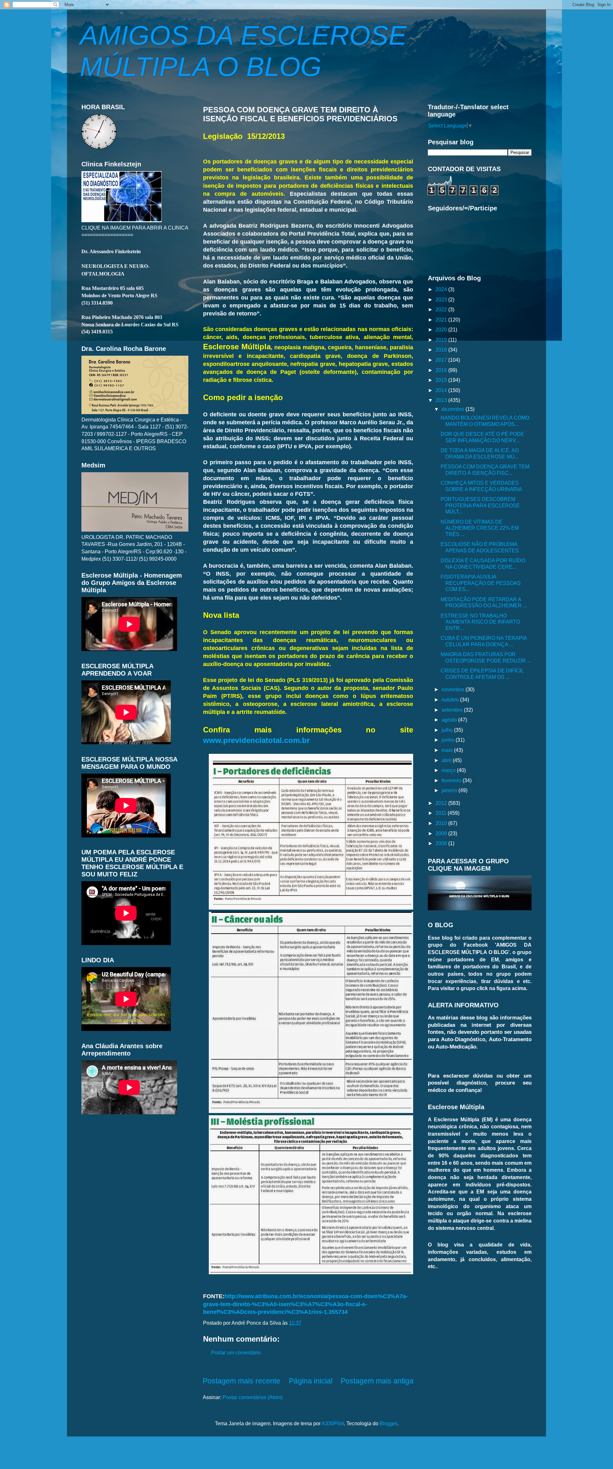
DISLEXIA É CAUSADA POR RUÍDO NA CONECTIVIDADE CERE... (483, 563)
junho (449, 740)
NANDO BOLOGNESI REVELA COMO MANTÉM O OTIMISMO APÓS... (485, 421)
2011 (441, 813)
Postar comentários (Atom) (253, 1397)
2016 (441, 370)
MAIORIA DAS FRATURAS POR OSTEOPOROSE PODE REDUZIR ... (486, 657)
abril (447, 760)
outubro (451, 699)
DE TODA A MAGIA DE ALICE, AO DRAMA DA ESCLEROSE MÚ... (480, 453)
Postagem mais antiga (377, 1381)
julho (448, 730)
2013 (441, 400)
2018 (441, 349)
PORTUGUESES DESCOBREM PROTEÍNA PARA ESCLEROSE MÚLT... (480, 505)
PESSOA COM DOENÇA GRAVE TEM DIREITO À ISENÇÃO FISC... (485, 469)
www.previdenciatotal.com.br (256, 740)
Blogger (388, 1423)
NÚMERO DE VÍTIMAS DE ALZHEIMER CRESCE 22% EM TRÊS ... (480, 528)
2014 (441, 390)
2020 (441, 329)
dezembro (453, 409)
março (449, 770)
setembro (453, 710)
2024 (441, 289)
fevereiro (452, 780)
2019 (441, 340)
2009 (441, 833)
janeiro (450, 790)
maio (448, 750)
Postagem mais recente (241, 1381)
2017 (441, 360)
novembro (453, 689)
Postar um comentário (236, 1352)
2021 (441, 319)
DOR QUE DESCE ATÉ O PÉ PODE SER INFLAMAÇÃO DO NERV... (482, 437)
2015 (441, 380)
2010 (441, 823)
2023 (441, 299)
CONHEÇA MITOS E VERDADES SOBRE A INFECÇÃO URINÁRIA (481, 486)
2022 (441, 309)
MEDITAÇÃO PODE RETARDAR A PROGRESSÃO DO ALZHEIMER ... (484, 602)
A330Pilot (333, 1423)
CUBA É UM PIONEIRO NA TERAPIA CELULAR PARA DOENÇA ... (484, 641)
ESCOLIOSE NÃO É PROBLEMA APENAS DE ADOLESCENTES (480, 547)
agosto (450, 720)
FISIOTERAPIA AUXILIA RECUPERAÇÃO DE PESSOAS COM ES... (481, 583)
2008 (441, 843)
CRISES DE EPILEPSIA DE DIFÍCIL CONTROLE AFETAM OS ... (482, 673)
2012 (441, 803)
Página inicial (310, 1381)
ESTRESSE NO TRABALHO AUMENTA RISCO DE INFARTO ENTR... (480, 622)
